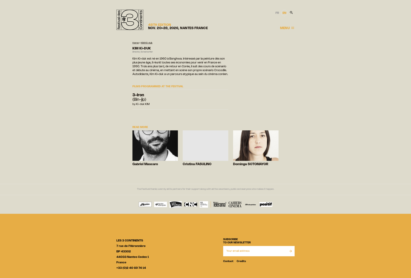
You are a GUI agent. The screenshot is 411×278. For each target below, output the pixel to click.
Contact (228, 261)
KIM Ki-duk (147, 43)
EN (284, 13)
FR (277, 13)
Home (135, 43)
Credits (241, 261)
